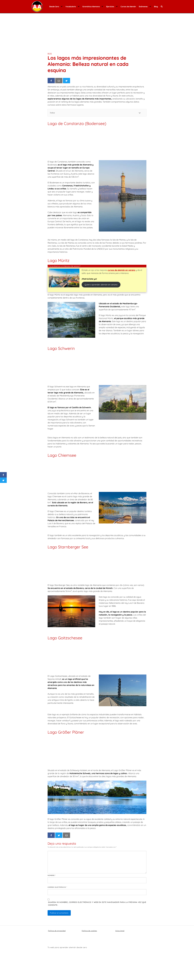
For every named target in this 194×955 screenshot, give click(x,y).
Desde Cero (54, 6)
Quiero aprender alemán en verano (101, 284)
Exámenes (143, 6)
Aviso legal (119, 931)
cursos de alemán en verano (121, 270)
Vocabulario (70, 6)
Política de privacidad (57, 931)
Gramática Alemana (91, 6)
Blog (156, 6)
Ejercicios (110, 6)
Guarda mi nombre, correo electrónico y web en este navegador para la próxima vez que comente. (97, 903)
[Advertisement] (97, 31)
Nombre (52, 875)
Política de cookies (89, 931)
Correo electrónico (57, 887)
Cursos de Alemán (128, 6)
